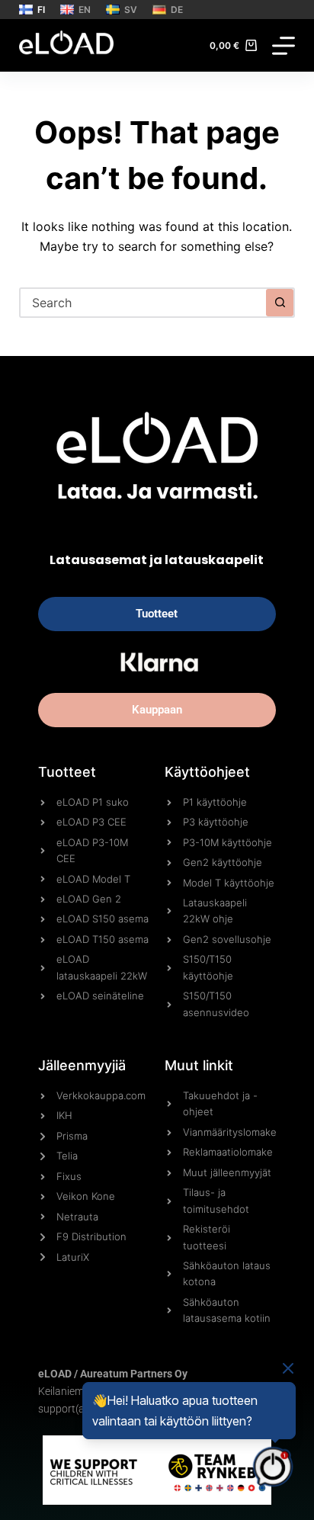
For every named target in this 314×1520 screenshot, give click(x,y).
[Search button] (279, 302)
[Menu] (283, 45)
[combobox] (144, 302)
